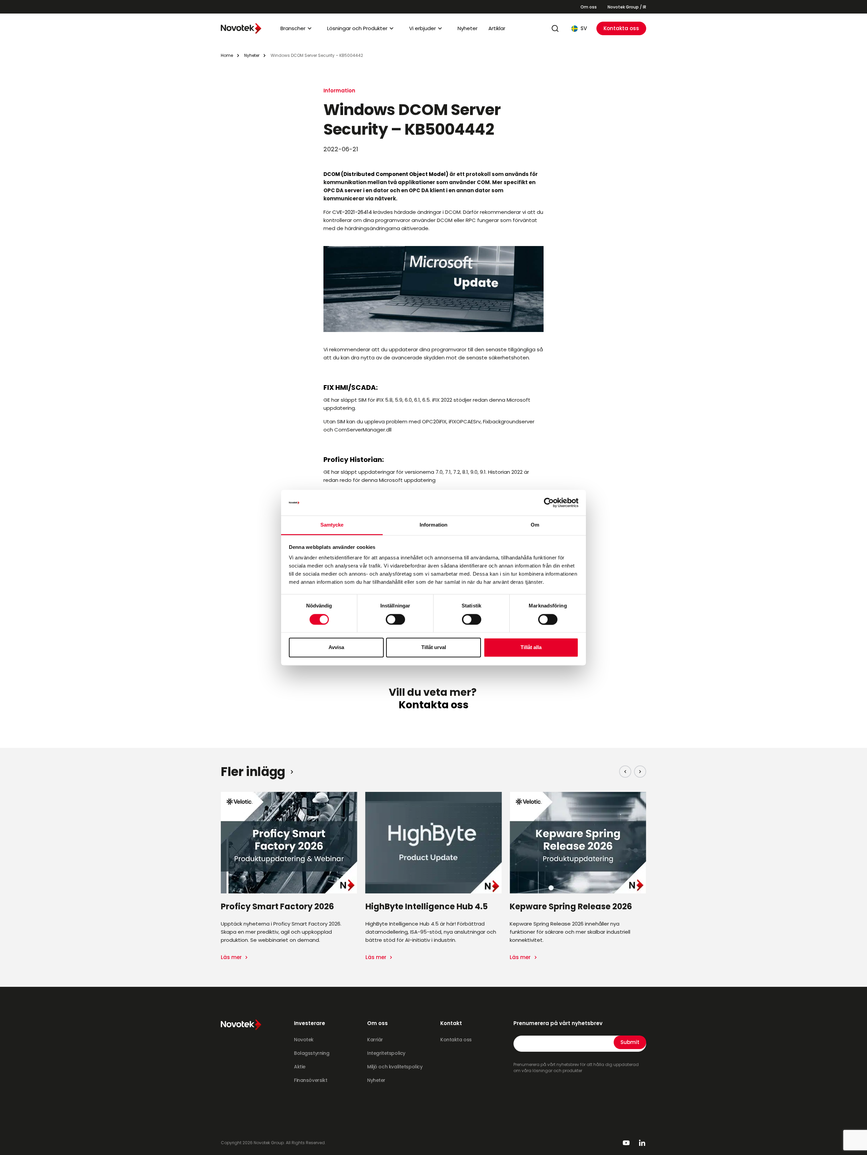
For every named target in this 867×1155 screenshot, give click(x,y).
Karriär (375, 1039)
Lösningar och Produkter (357, 28)
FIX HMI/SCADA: (350, 387)
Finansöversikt (310, 1080)
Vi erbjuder (422, 28)
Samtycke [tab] (332, 525)
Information (339, 90)
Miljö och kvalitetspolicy (395, 1066)
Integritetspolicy (386, 1053)
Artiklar (496, 28)
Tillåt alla (531, 647)
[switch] (395, 619)
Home (227, 55)
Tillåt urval (433, 647)
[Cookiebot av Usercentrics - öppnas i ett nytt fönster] (548, 502)
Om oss (588, 7)
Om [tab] (535, 525)
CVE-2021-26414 (352, 212)
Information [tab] (433, 525)
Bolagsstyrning (311, 1053)
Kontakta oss (621, 28)
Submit (629, 1042)
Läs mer (232, 957)
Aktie (299, 1066)
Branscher (292, 28)
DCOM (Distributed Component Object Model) (385, 174)
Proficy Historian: (353, 459)
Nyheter (468, 28)
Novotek (304, 1039)
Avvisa (336, 647)
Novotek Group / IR (627, 7)
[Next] (640, 771)
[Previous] (625, 771)
